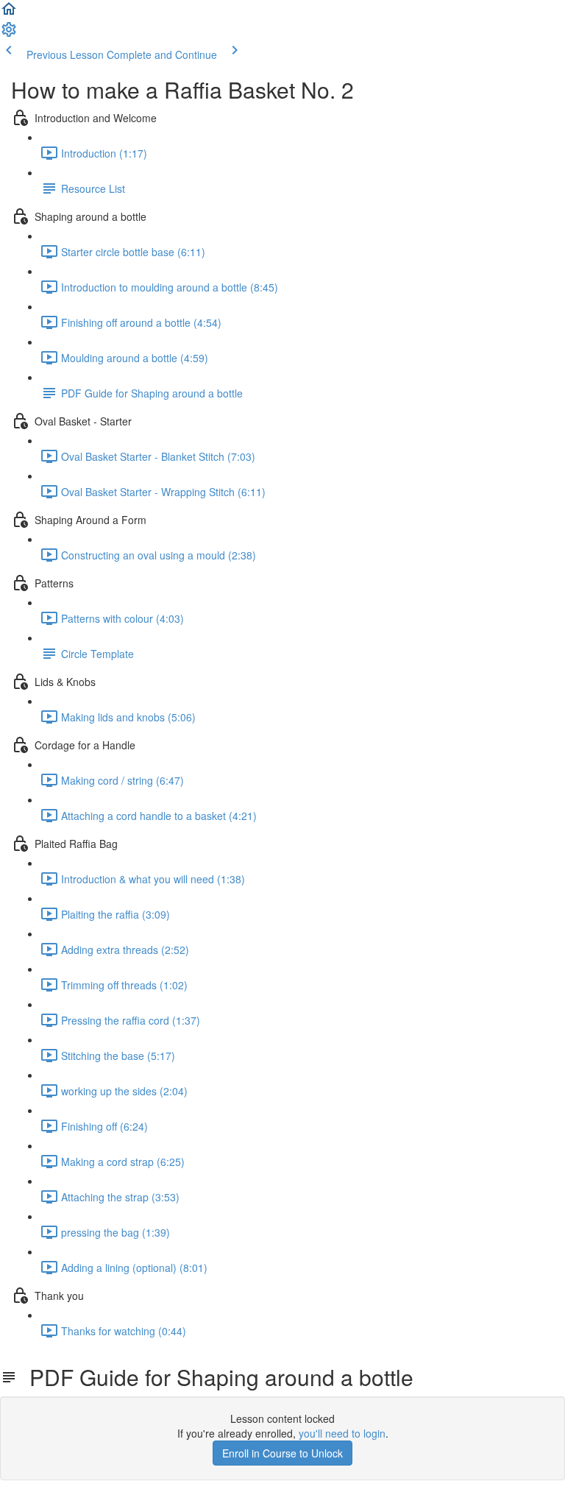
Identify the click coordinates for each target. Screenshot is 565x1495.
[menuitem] (9, 33)
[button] (9, 13)
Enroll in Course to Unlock (282, 1453)
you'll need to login (342, 1433)
